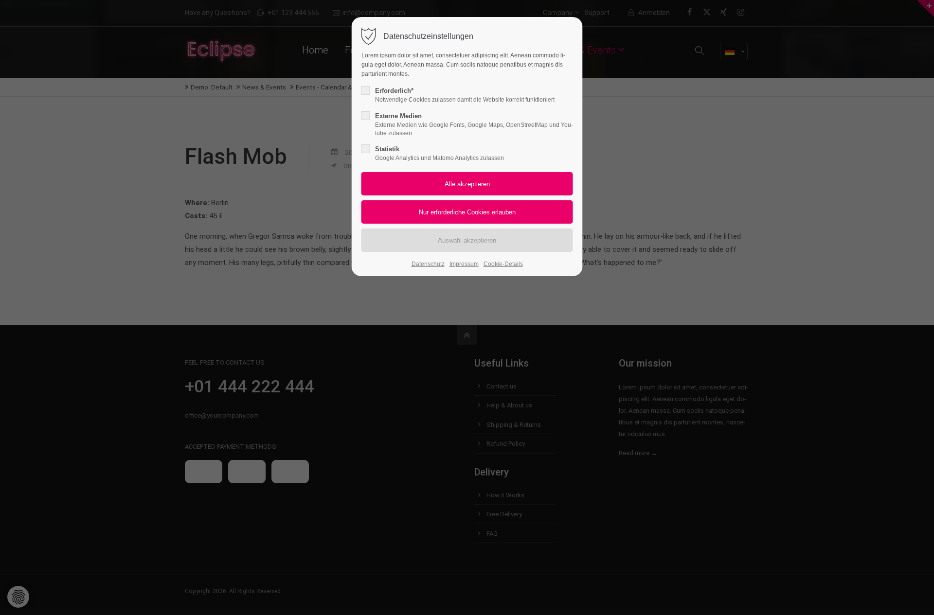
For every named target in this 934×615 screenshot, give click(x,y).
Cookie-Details (503, 264)
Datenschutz (428, 264)
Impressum (464, 264)
